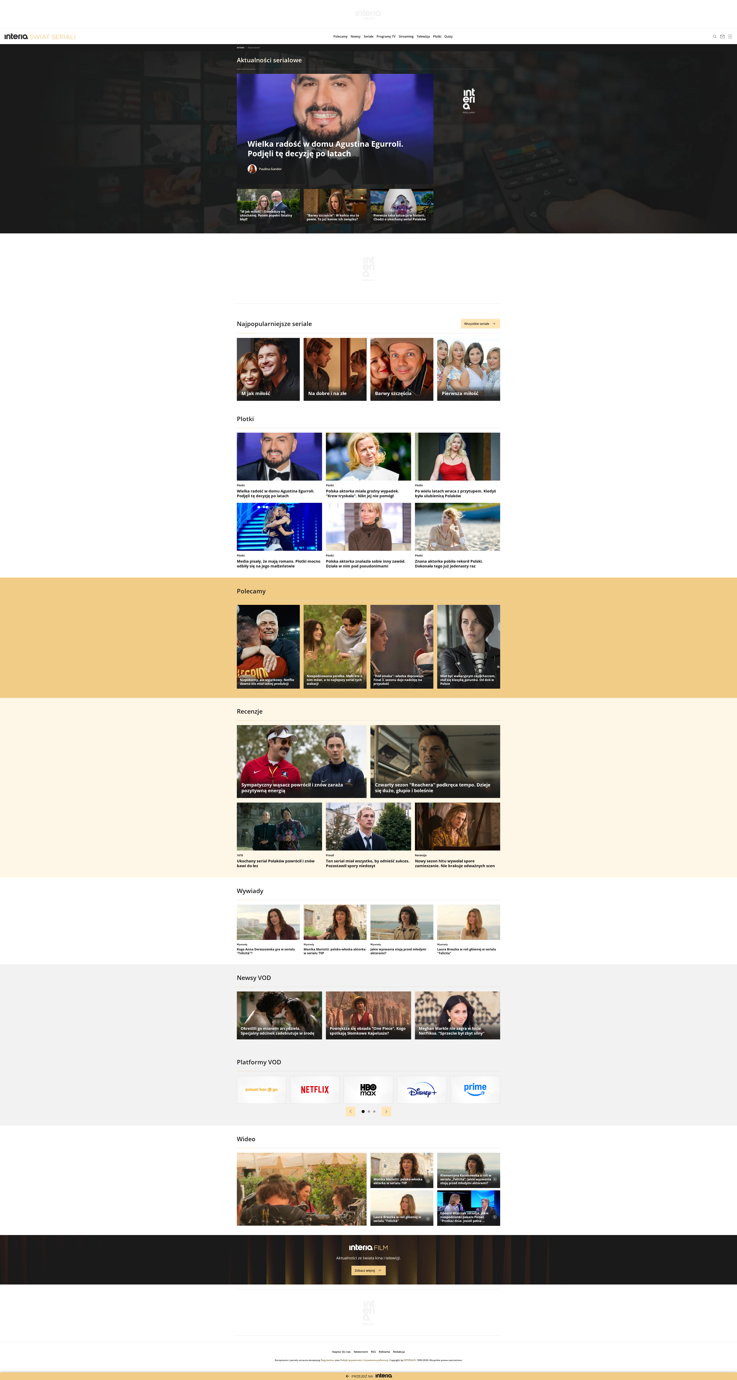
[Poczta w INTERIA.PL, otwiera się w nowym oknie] (722, 36)
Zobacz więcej (365, 1270)
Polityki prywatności (351, 1360)
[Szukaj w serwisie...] (715, 36)
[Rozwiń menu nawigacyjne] (730, 36)
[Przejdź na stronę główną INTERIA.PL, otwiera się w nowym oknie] (16, 36)
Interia (240, 47)
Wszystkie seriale (476, 324)
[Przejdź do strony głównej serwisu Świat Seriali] (52, 36)
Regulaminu (327, 1360)
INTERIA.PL (410, 1360)
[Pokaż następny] (386, 1111)
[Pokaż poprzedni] (350, 1111)
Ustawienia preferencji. (376, 1360)
